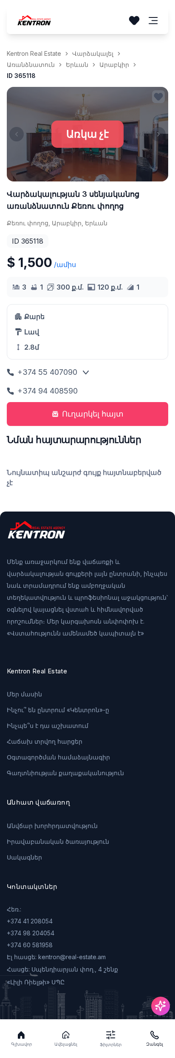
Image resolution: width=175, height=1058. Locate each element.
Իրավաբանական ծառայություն (58, 841)
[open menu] (153, 20)
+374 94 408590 (47, 390)
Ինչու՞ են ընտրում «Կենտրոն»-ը (58, 709)
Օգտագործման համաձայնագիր (58, 757)
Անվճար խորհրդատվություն (52, 825)
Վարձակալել (92, 53)
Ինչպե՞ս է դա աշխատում (47, 725)
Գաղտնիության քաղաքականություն (65, 772)
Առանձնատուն (31, 64)
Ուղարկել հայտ (93, 413)
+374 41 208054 (30, 921)
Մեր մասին (24, 694)
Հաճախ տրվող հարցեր (44, 741)
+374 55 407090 (47, 372)
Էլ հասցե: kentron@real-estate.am (56, 956)
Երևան (77, 64)
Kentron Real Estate (34, 53)
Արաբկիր (114, 64)
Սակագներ (24, 857)
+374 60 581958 (30, 945)
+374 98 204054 (30, 933)
